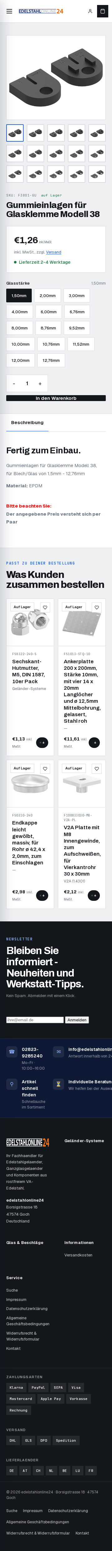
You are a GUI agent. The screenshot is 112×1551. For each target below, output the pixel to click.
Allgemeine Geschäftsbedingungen (27, 1321)
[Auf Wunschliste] (45, 607)
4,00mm (20, 311)
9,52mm (77, 328)
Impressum (16, 1299)
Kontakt (13, 1348)
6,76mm (77, 311)
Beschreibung (27, 422)
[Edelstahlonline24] (41, 11)
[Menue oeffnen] (9, 11)
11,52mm (81, 344)
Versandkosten (78, 1255)
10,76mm (51, 344)
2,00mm (48, 295)
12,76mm (51, 360)
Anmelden (77, 1020)
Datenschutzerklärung (27, 1308)
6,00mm (49, 311)
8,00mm (20, 328)
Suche (12, 1290)
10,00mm (21, 344)
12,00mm (21, 360)
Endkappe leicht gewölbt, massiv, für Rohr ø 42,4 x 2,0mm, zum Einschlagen (28, 843)
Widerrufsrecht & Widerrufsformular (23, 1336)
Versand (53, 252)
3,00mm (77, 295)
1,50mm (19, 295)
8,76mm (48, 328)
